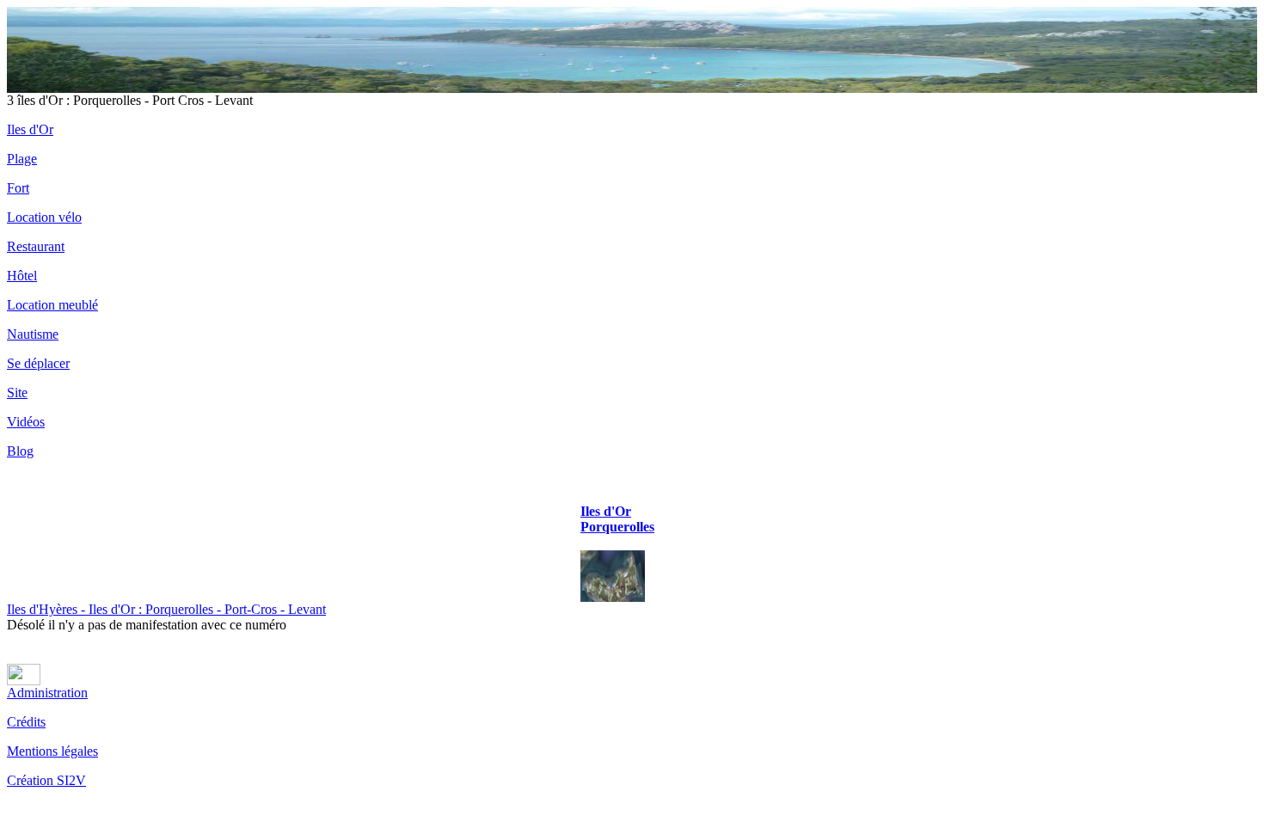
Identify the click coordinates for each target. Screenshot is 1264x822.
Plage (22, 158)
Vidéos (26, 421)
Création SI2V (46, 780)
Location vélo (44, 217)
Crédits (26, 722)
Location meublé (52, 305)
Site (17, 392)
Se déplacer (38, 363)
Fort (18, 188)
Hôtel (22, 275)
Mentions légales (52, 751)
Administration (47, 692)
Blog (20, 451)
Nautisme (32, 334)
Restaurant (35, 246)
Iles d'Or (30, 129)
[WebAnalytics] (23, 680)
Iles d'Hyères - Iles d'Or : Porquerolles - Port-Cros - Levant (166, 609)
